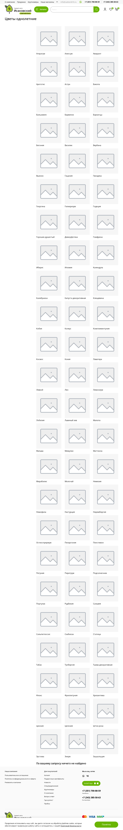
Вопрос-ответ (49, 797)
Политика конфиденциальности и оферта (20, 779)
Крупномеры (33, 2)
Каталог (43, 9)
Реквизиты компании (13, 782)
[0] (116, 9)
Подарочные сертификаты (54, 779)
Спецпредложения (51, 786)
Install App (89, 783)
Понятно (106, 824)
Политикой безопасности (70, 826)
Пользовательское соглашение (16, 775)
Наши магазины (47, 2)
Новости (47, 782)
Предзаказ (21, 2)
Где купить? (48, 800)
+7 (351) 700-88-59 (92, 2)
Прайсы (47, 804)
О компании (10, 2)
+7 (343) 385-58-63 (110, 2)
